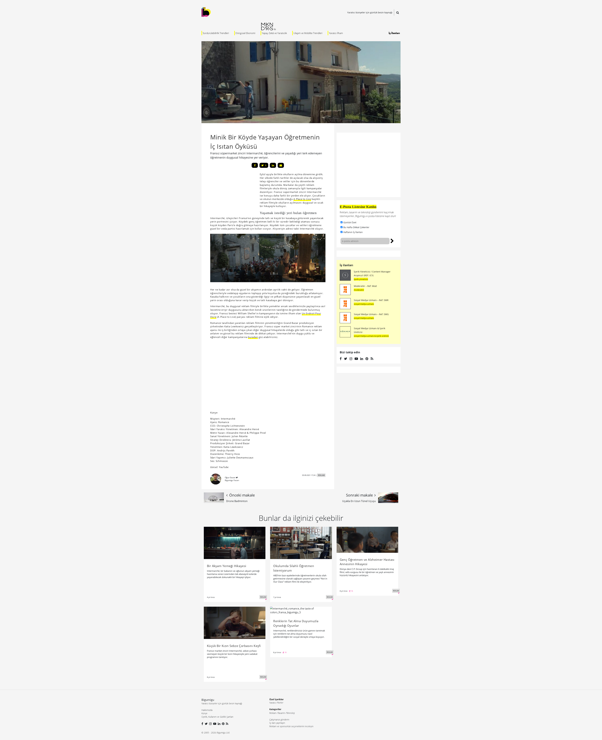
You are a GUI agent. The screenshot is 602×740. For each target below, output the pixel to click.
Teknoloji (290, 712)
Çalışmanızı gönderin (279, 719)
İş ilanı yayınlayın (277, 722)
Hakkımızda (206, 710)
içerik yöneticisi (361, 279)
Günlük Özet (349, 222)
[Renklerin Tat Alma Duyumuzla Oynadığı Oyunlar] (301, 610)
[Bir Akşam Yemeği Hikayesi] (234, 542)
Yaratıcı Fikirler (276, 702)
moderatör (359, 289)
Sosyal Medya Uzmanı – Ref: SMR (371, 300)
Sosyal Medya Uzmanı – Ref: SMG (371, 314)
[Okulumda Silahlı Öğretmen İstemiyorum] (301, 542)
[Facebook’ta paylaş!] (255, 165)
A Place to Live (302, 199)
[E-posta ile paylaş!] (281, 165)
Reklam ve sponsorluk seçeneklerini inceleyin (291, 726)
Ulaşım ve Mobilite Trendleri (307, 33)
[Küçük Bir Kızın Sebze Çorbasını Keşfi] (234, 622)
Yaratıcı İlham (336, 33)
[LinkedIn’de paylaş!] (273, 165)
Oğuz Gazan (230, 477)
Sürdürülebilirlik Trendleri (216, 33)
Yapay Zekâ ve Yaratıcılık (274, 33)
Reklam (272, 712)
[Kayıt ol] (392, 240)
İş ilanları (346, 265)
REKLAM (321, 475)
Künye (204, 713)
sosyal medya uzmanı (364, 304)
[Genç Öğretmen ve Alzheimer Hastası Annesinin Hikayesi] (367, 539)
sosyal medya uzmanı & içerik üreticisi (371, 336)
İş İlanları (394, 33)
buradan (253, 337)
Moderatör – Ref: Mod (365, 286)
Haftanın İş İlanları (353, 232)
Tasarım (281, 712)
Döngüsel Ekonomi (245, 33)
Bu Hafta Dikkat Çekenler (356, 227)
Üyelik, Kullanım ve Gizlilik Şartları (217, 716)
